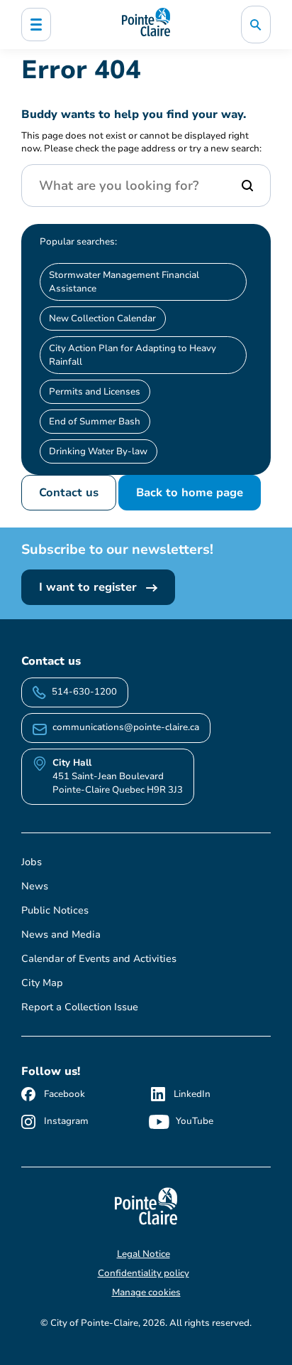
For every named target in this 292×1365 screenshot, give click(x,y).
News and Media (61, 934)
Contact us (69, 492)
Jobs (31, 862)
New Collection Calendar (102, 318)
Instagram (66, 1121)
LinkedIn (192, 1094)
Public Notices (55, 910)
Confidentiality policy (143, 1273)
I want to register (89, 587)
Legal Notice (143, 1254)
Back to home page (189, 492)
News (34, 886)
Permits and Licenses (94, 391)
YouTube (194, 1121)
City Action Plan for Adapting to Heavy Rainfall (132, 355)
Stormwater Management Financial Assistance (124, 282)
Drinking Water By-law (98, 451)
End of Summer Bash (94, 421)
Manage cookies (146, 1292)
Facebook (64, 1094)
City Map (42, 983)
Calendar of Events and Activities (98, 958)
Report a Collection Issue (79, 1007)
